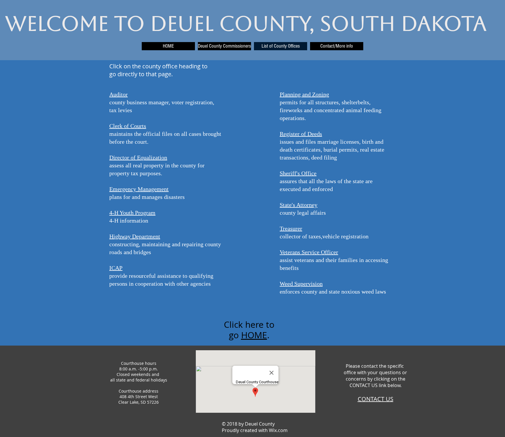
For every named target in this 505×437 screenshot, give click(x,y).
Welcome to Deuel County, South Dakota (246, 23)
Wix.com (278, 430)
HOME (254, 335)
